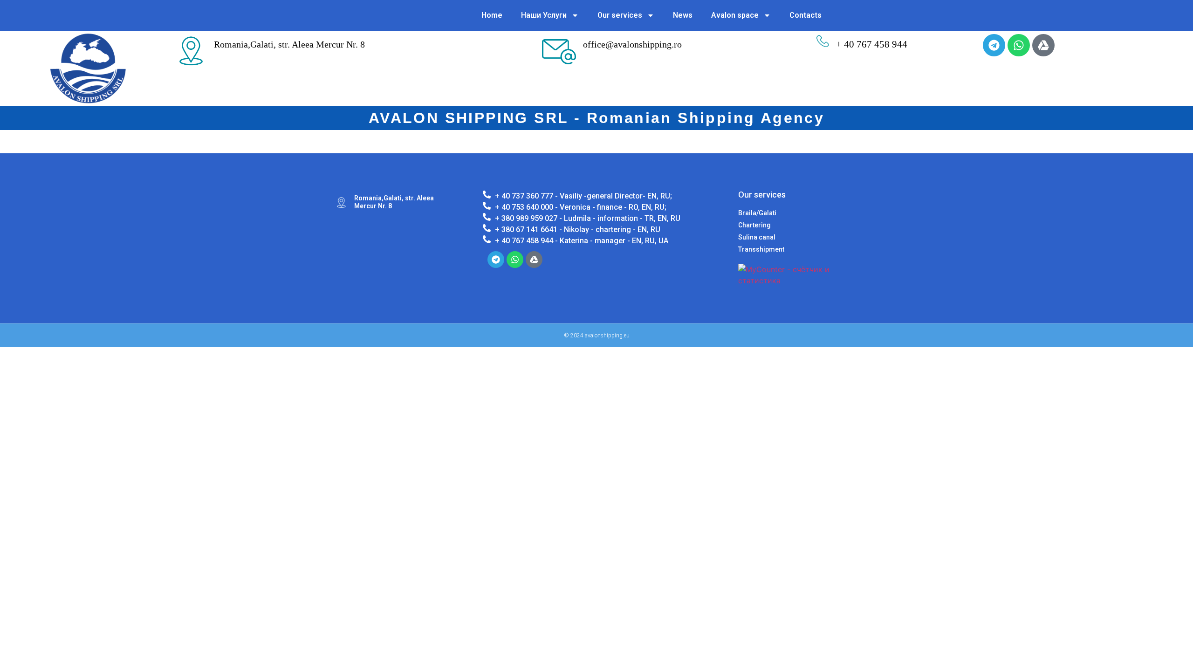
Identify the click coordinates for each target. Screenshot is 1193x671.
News (682, 15)
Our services (619, 15)
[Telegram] (994, 45)
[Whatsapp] (1019, 45)
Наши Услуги (544, 15)
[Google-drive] (1043, 45)
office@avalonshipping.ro (632, 44)
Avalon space (735, 15)
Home (491, 15)
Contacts (805, 15)
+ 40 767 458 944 (871, 44)
